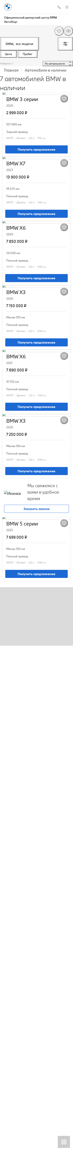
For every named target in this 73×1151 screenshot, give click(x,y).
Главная (11, 70)
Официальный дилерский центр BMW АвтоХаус (30, 20)
